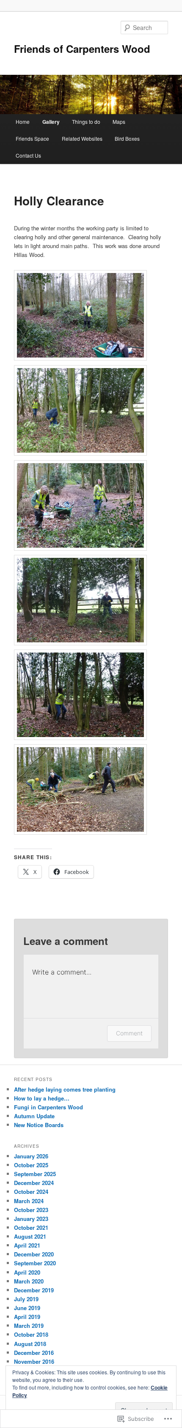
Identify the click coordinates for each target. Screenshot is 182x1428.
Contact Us (28, 155)
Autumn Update (34, 1116)
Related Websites (82, 138)
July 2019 (26, 1299)
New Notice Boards (38, 1125)
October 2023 (31, 1210)
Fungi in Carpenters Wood (48, 1107)
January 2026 (31, 1156)
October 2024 (31, 1192)
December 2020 (34, 1254)
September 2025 (35, 1174)
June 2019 (27, 1308)
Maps (119, 121)
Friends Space (32, 138)
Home (23, 121)
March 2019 (29, 1326)
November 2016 (34, 1361)
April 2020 (27, 1272)
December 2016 (34, 1353)
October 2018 (31, 1334)
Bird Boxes (127, 138)
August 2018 (30, 1344)
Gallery (51, 122)
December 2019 (34, 1290)
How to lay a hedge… (41, 1098)
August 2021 (30, 1236)
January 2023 (31, 1219)
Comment (129, 1033)
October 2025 (31, 1165)
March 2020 (29, 1281)
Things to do (86, 121)
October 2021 (31, 1227)
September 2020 (35, 1263)
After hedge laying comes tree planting (65, 1089)
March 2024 (29, 1201)
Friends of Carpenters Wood (82, 48)
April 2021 (27, 1245)
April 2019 (27, 1317)
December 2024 (34, 1183)
